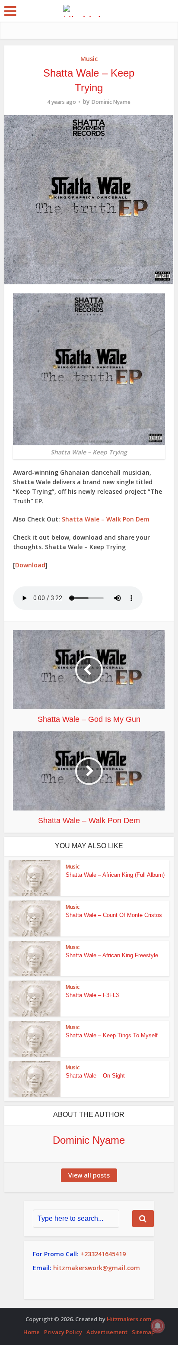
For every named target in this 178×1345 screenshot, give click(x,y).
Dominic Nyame (111, 102)
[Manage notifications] (158, 1326)
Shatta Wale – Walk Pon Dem (105, 519)
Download (30, 565)
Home (31, 1332)
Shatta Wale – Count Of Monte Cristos (114, 915)
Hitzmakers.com (129, 1319)
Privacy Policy (63, 1332)
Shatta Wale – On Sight (95, 1075)
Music (89, 59)
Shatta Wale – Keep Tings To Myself (112, 1035)
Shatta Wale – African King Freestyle (112, 955)
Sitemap (143, 1332)
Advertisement (106, 1332)
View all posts (89, 1175)
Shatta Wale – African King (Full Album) (115, 875)
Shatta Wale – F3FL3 (92, 995)
